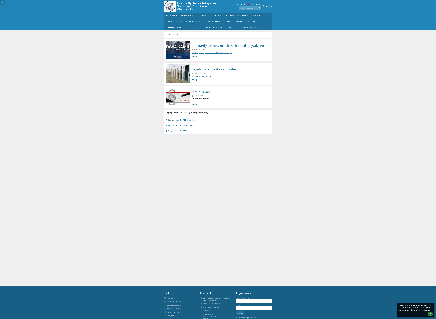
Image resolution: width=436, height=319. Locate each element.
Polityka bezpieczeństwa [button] (249, 27)
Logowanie (256, 4)
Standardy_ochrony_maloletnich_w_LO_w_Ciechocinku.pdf (212, 53)
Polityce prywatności (424, 310)
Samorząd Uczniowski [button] (212, 21)
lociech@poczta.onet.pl (211, 307)
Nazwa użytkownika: (243, 298)
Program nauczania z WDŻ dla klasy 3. (181, 131)
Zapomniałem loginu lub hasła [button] (246, 318)
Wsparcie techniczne (174, 301)
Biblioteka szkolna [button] (193, 21)
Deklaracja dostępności (174, 305)
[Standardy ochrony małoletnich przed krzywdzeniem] (178, 50)
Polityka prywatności (174, 312)
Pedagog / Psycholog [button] (174, 27)
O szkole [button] (169, 21)
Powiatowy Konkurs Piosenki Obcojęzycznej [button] (243, 15)
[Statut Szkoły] (178, 97)
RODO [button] (188, 27)
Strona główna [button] (171, 15)
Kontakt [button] (198, 27)
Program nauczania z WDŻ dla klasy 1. (181, 120)
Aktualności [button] (204, 15)
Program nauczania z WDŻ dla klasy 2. (181, 125)
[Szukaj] (259, 7)
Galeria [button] (227, 21)
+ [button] (238, 4)
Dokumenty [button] (250, 21)
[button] (245, 4)
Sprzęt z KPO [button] (231, 27)
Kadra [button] (178, 21)
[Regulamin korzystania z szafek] (178, 73)
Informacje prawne (173, 309)
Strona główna (172, 35)
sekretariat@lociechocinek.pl (212, 304)
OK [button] (430, 314)
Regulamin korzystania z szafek (202, 76)
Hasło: (238, 305)
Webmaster (171, 298)
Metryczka (170, 316)
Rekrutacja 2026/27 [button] (188, 15)
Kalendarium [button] (217, 15)
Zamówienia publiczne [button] (213, 27)
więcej (194, 56)
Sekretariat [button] (238, 21)
